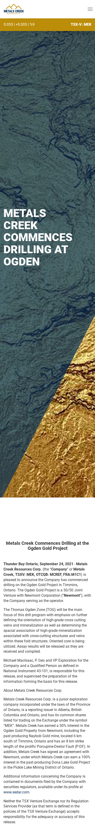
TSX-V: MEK (81, 24)
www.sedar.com (16, 792)
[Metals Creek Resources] (13, 9)
